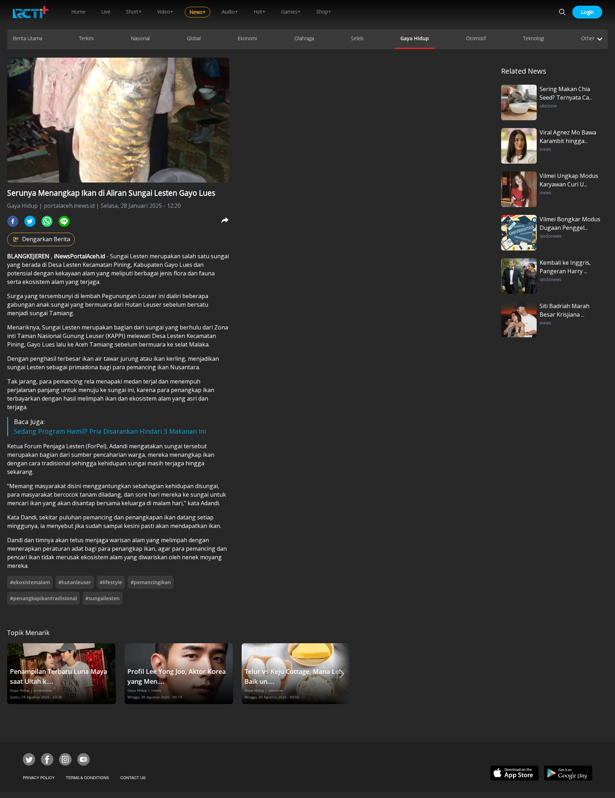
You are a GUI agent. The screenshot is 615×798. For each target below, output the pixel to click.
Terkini (86, 38)
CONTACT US (133, 777)
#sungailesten (102, 598)
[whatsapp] (47, 221)
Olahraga (304, 38)
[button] (342, 673)
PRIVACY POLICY (38, 777)
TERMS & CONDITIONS (87, 777)
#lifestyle (111, 582)
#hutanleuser (74, 582)
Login (587, 12)
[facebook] (13, 221)
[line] (64, 221)
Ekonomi (247, 38)
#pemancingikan (151, 582)
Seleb (357, 38)
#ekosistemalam (30, 582)
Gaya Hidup (414, 38)
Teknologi (533, 38)
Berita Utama (27, 38)
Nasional (140, 38)
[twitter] (30, 221)
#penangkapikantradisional (43, 598)
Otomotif (476, 38)
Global (194, 38)
